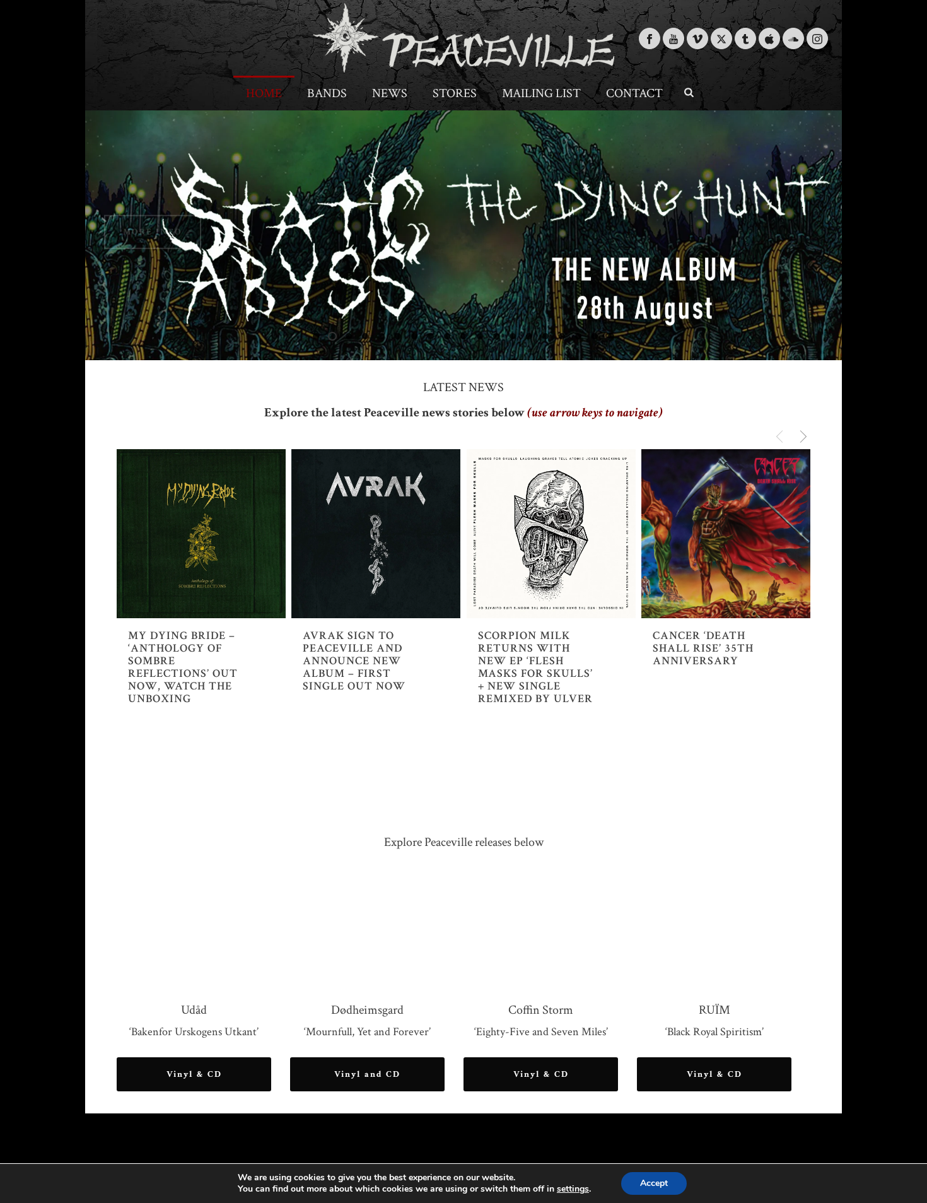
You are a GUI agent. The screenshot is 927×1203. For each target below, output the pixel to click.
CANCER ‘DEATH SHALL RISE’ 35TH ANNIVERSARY (703, 648)
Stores (455, 93)
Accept (654, 1183)
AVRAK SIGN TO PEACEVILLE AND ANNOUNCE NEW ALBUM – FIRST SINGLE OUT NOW (354, 661)
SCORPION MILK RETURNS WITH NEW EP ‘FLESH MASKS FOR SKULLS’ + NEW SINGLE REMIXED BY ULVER (535, 667)
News (389, 93)
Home (264, 93)
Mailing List (541, 93)
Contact (634, 93)
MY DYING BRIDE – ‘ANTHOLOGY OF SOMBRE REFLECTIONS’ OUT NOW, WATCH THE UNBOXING (183, 667)
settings (573, 1189)
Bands (327, 93)
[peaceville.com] (463, 38)
